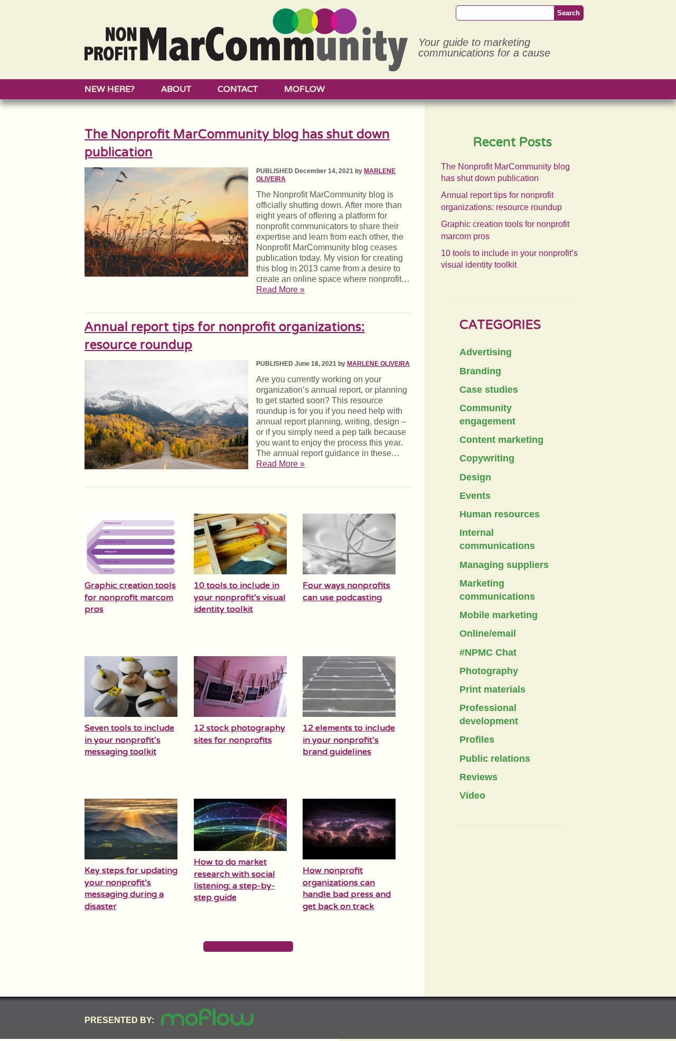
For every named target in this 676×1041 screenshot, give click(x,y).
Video (472, 795)
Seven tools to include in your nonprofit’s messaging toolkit (129, 740)
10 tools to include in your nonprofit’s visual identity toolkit (240, 597)
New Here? (109, 89)
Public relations (494, 758)
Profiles (476, 739)
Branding (480, 371)
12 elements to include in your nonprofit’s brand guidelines (349, 740)
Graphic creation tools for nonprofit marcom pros (130, 597)
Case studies (488, 389)
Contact (238, 89)
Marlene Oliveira (378, 363)
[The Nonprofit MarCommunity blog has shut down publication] (166, 273)
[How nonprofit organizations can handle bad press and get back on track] (349, 858)
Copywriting (486, 458)
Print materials (492, 689)
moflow (304, 89)
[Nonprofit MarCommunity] (246, 67)
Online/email (487, 633)
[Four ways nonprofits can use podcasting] (349, 573)
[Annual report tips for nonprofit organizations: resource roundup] (166, 466)
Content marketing (501, 439)
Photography (488, 671)
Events (475, 495)
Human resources (499, 514)
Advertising (485, 352)
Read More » (280, 289)
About (176, 89)
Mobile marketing (498, 615)
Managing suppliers (504, 565)
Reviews (478, 777)
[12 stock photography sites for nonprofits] (240, 715)
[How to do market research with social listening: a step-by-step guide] (240, 848)
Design (475, 477)
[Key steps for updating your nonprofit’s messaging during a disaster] (130, 858)
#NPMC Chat (488, 652)
